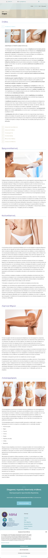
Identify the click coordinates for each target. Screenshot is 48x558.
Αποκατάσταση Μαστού (11, 127)
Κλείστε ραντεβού (24, 503)
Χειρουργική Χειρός (28, 524)
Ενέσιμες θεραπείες (28, 526)
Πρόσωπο (26, 518)
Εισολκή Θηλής (9, 135)
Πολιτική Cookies (24, 556)
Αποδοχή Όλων (24, 546)
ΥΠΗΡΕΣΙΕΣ (36, 6)
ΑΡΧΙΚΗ (32, 6)
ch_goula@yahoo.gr (22, 1)
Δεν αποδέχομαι (24, 549)
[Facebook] (39, 1)
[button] (46, 532)
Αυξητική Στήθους (10, 130)
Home (3, 11)
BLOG (40, 6)
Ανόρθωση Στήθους (10, 26)
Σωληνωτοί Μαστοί (10, 141)
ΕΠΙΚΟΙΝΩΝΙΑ (43, 6)
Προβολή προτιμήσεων (24, 553)
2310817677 (10, 1)
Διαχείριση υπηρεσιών (5, 542)
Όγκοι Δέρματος (27, 522)
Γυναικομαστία (9, 133)
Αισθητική (26, 528)
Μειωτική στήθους (10, 138)
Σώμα (25, 520)
